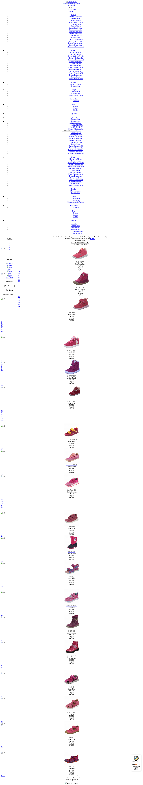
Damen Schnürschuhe (75, 22)
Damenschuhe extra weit (76, 47)
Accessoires (74, 99)
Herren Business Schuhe (76, 56)
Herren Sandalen (75, 65)
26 (2, 326)
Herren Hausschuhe (75, 69)
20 (9, 245)
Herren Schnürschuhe (76, 58)
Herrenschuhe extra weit (76, 60)
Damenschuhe (75, 119)
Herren (73, 50)
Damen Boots (75, 37)
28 (2, 329)
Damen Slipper (76, 26)
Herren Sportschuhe (75, 62)
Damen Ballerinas (76, 35)
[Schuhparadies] (71, 2)
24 (2, 322)
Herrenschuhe (75, 228)
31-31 (3, 776)
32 (2, 507)
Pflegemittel (76, 91)
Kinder (73, 82)
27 (2, 327)
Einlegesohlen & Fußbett (76, 95)
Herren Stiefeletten (76, 52)
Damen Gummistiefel (76, 39)
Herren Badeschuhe (75, 75)
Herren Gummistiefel (76, 73)
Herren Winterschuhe (76, 79)
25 (2, 324)
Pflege (74, 90)
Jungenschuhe (75, 86)
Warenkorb (71, 5)
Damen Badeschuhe (75, 45)
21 (2, 412)
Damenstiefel (75, 18)
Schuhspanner (75, 93)
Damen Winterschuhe (76, 41)
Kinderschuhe (75, 229)
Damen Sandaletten (75, 30)
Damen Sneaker (75, 20)
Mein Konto (72, 9)
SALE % (74, 117)
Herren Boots (75, 77)
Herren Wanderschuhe (75, 67)
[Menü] (139, 756)
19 (9, 243)
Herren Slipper (76, 64)
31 (2, 505)
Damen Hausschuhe (75, 32)
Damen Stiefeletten (75, 17)
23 (2, 414)
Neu (73, 104)
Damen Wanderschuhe (75, 43)
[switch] (136, 768)
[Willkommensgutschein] (71, 4)
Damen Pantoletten (75, 34)
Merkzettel (71, 11)
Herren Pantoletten (76, 71)
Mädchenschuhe (75, 84)
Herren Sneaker (76, 54)
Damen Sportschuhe (75, 28)
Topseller (74, 113)
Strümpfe (76, 101)
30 (2, 331)
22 (2, 747)
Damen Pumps (76, 24)
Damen (73, 15)
